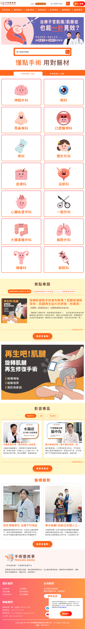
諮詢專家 (6, 588)
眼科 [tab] (42, 416)
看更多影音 (42, 468)
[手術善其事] (21, 557)
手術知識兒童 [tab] (57, 73)
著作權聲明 (24, 594)
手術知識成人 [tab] (28, 73)
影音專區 (54, 9)
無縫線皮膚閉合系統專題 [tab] (43, 291)
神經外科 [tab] (30, 416)
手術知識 (6, 9)
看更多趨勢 (42, 544)
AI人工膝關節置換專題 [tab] (66, 291)
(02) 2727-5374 (17, 610)
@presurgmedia (16, 616)
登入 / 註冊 (79, 3)
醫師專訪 (18, 9)
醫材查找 (78, 9)
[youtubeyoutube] (47, 614)
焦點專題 (30, 9)
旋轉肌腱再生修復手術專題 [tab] (19, 291)
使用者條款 (6, 594)
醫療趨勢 (66, 9)
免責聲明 (23, 588)
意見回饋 (6, 591)
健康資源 (42, 9)
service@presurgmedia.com (23, 613)
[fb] (47, 608)
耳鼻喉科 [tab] (52, 416)
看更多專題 (42, 336)
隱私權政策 (63, 607)
